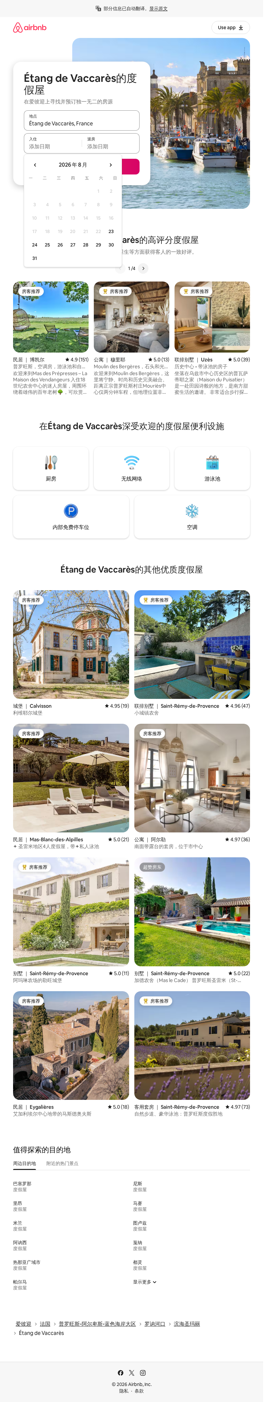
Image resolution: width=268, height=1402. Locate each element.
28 (85, 245)
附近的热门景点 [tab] (62, 1163)
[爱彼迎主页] (29, 27)
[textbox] (52, 146)
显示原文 (158, 8)
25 (47, 245)
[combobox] (81, 123)
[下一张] (143, 268)
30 (111, 245)
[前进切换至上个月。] (35, 165)
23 (111, 231)
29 (98, 245)
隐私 (123, 1391)
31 (34, 258)
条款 (139, 1391)
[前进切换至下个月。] (110, 165)
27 (72, 245)
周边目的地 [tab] (24, 1163)
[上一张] (120, 268)
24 (34, 245)
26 (60, 245)
